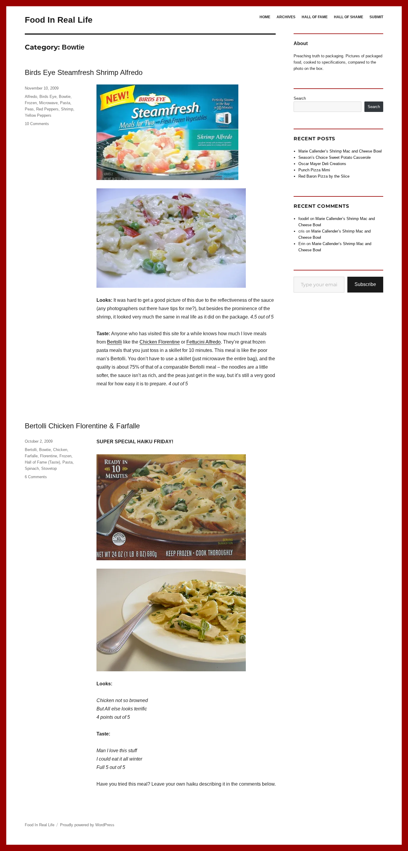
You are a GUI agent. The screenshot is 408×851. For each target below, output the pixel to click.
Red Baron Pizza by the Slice (323, 176)
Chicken (60, 449)
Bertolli (114, 341)
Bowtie (64, 96)
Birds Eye (47, 96)
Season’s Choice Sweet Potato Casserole (334, 157)
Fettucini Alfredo (203, 341)
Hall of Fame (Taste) (42, 462)
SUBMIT (376, 17)
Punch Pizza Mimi (314, 170)
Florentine (48, 456)
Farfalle (31, 456)
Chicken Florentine (159, 341)
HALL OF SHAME (348, 17)
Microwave (48, 103)
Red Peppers (47, 109)
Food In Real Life (59, 19)
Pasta (65, 103)
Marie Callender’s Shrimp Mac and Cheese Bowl (340, 151)
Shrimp (67, 109)
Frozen (31, 103)
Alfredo (31, 96)
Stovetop (49, 468)
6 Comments (36, 477)
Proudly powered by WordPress (87, 825)
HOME (265, 17)
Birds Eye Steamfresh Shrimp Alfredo (83, 72)
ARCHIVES (286, 17)
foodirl (303, 218)
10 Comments (37, 123)
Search (300, 98)
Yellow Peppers (38, 115)
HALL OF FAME (315, 17)
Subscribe (365, 284)
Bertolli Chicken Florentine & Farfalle (82, 426)
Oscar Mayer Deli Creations (322, 163)
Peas (29, 109)
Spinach (32, 468)
